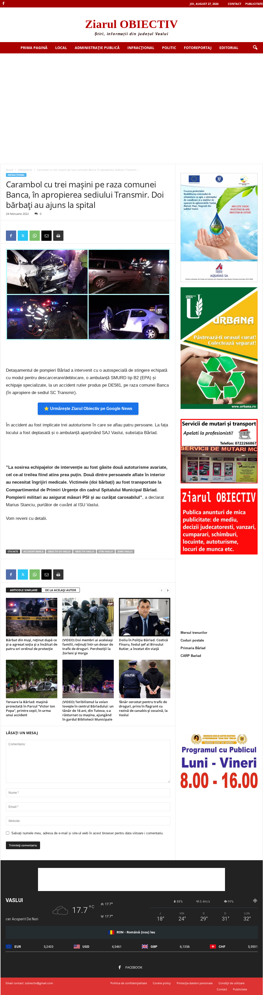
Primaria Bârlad (193, 648)
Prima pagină (34, 47)
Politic (169, 47)
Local (61, 47)
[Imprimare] (58, 236)
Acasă (9, 169)
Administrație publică (97, 47)
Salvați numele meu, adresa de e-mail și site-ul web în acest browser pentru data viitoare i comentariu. (87, 833)
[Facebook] (4, 3)
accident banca (33, 551)
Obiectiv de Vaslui (59, 551)
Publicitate (254, 4)
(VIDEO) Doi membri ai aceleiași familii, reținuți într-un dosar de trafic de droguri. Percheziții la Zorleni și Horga (87, 646)
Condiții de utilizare (232, 983)
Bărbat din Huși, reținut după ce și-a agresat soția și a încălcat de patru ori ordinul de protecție (31, 644)
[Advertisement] (131, 92)
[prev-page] (161, 590)
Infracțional (140, 47)
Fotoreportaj (198, 47)
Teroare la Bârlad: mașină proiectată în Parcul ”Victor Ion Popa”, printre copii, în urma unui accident (30, 708)
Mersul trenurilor (194, 633)
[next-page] (167, 590)
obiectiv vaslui (84, 551)
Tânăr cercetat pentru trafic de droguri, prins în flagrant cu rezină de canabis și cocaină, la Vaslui (143, 708)
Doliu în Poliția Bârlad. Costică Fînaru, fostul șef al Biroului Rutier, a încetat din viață (143, 644)
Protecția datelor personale (195, 983)
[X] (23, 236)
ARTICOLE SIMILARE (23, 590)
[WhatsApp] (35, 236)
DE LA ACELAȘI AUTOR (60, 590)
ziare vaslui (125, 551)
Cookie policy (162, 983)
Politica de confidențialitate (128, 983)
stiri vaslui (106, 551)
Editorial (228, 47)
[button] (255, 47)
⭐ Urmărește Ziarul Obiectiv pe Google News (88, 408)
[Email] (46, 236)
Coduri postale (192, 640)
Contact (234, 4)
